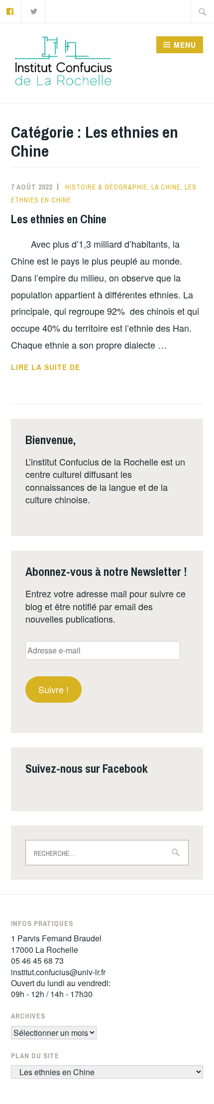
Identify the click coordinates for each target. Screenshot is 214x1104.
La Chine (166, 187)
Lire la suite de (62, 367)
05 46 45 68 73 (37, 960)
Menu (185, 45)
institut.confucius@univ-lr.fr (58, 972)
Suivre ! (53, 689)
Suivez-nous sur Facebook (86, 768)
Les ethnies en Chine (59, 219)
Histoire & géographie (106, 187)
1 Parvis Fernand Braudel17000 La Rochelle (56, 943)
